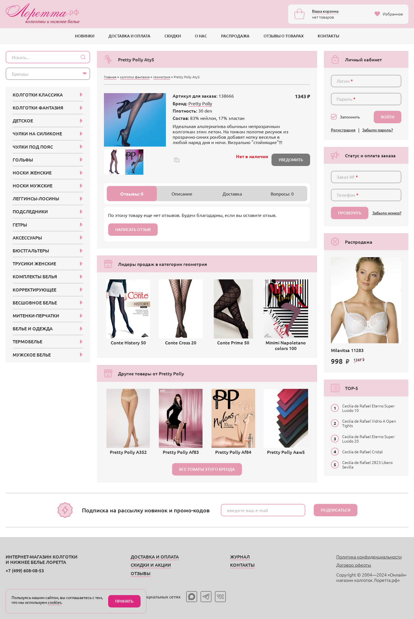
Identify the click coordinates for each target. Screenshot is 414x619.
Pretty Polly (200, 103)
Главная (110, 77)
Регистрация (343, 130)
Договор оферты (353, 565)
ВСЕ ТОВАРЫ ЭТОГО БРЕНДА (207, 469)
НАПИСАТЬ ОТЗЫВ (133, 229)
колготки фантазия (135, 77)
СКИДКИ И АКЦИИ (151, 565)
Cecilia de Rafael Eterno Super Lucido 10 (368, 408)
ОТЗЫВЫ (140, 573)
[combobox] (48, 74)
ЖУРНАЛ (240, 556)
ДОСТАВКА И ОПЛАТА (129, 36)
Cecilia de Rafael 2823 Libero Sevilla (367, 464)
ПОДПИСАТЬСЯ (335, 510)
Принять (124, 601)
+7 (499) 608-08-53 (25, 570)
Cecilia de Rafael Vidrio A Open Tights (369, 423)
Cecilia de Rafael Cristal (362, 451)
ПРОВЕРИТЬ (349, 213)
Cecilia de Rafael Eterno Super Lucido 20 (368, 439)
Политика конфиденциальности (369, 556)
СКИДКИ (172, 36)
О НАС (201, 36)
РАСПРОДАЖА (235, 36)
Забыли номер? (386, 213)
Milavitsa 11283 (347, 350)
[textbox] (42, 73)
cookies (54, 602)
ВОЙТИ (387, 117)
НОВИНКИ (84, 36)
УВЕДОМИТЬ (291, 159)
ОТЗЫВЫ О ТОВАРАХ (284, 36)
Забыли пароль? (377, 130)
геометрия (161, 77)
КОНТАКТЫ (328, 36)
